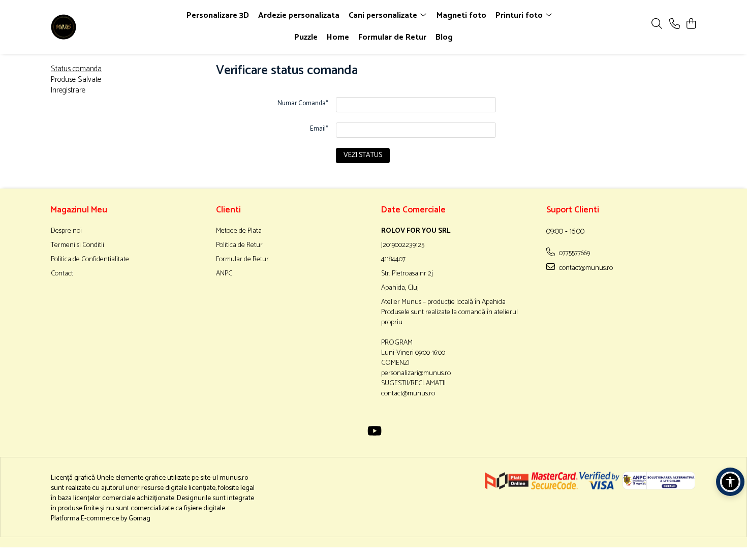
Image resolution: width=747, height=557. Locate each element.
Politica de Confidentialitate (90, 260)
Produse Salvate (76, 79)
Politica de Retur (239, 245)
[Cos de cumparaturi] (691, 24)
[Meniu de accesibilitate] (730, 482)
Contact (62, 274)
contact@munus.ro (585, 267)
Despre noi (66, 231)
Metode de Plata (239, 231)
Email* (319, 128)
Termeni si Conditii (77, 245)
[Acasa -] (109, 27)
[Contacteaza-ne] (674, 24)
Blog (444, 37)
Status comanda (76, 69)
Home (338, 37)
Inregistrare (68, 90)
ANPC (224, 274)
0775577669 (573, 253)
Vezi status (363, 155)
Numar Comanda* (302, 103)
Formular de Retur (392, 37)
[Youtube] (374, 432)
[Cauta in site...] (656, 24)
